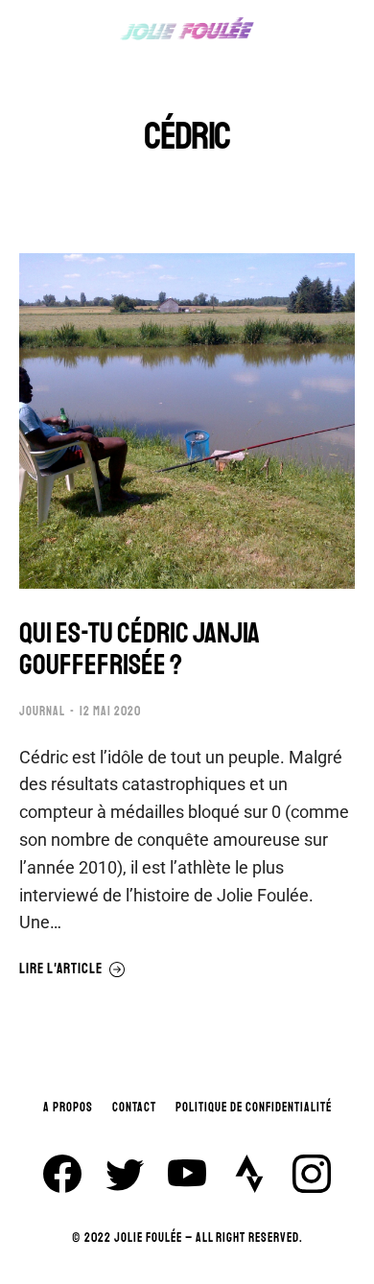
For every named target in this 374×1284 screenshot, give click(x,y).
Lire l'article (61, 969)
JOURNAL (42, 711)
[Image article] (187, 421)
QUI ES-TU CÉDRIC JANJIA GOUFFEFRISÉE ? (139, 649)
